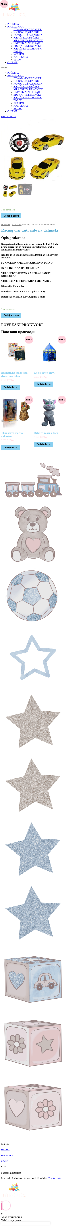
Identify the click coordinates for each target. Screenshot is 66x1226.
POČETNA (13, 24)
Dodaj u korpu (11, 215)
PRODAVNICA (15, 26)
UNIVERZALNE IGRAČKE (28, 43)
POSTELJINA (21, 57)
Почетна (5, 224)
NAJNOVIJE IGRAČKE (26, 32)
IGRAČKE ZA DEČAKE (26, 37)
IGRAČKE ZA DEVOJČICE (28, 40)
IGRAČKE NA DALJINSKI (28, 48)
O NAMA (12, 62)
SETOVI (18, 59)
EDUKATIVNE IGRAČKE (27, 46)
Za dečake (16, 224)
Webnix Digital (54, 1178)
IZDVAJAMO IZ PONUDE (28, 29)
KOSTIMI (19, 54)
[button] (33, 67)
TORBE (18, 51)
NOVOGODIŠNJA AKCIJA (28, 35)
